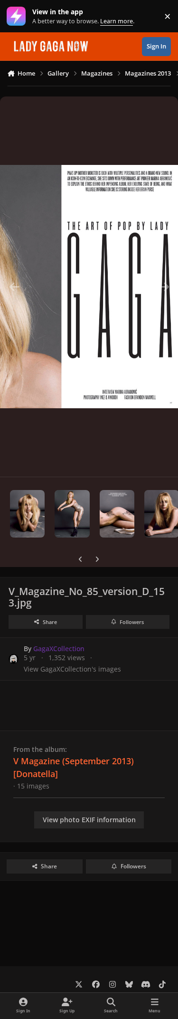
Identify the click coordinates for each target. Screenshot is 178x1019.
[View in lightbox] (89, 286)
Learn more (18, 16)
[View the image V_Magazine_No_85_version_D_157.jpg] (27, 514)
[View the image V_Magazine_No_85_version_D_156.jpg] (72, 514)
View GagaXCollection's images (72, 668)
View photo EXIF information (89, 819)
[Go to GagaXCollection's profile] (14, 659)
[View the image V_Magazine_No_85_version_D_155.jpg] (117, 514)
